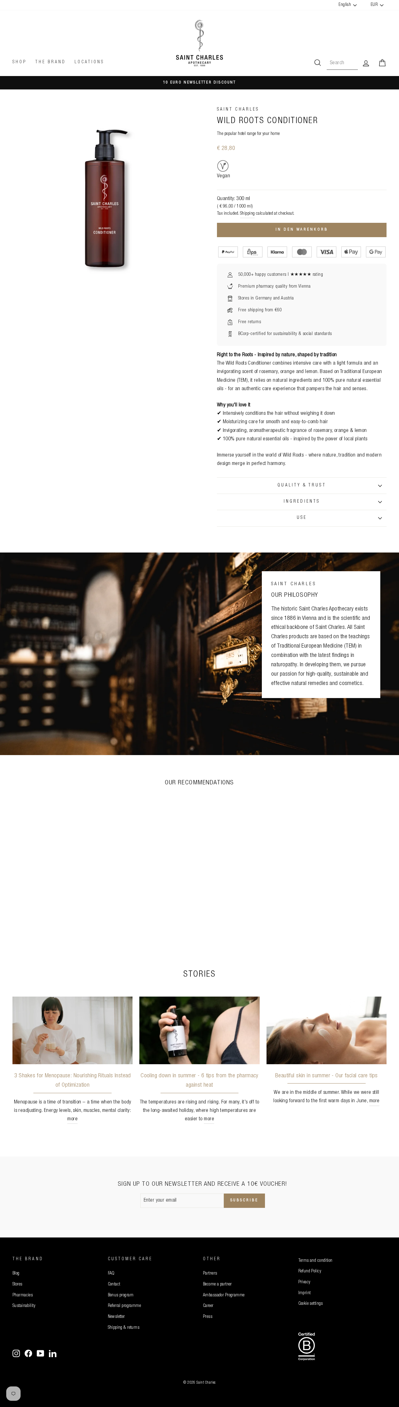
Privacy (304, 1282)
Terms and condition (315, 1261)
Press (207, 1317)
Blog (16, 1273)
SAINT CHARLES (238, 110)
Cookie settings (310, 1304)
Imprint (304, 1293)
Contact (114, 1284)
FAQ (111, 1273)
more (72, 1119)
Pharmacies (22, 1295)
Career (208, 1306)
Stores (17, 1284)
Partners (210, 1273)
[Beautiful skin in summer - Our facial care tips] (327, 1030)
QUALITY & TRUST (301, 485)
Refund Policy (309, 1271)
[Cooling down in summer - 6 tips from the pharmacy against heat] (199, 1030)
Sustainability (23, 1306)
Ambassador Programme (224, 1295)
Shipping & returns (124, 1328)
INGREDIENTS (302, 502)
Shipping (247, 214)
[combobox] (342, 63)
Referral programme (124, 1306)
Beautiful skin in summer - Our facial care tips (326, 1076)
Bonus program (121, 1295)
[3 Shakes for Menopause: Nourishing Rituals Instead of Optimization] (72, 1030)
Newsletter (116, 1317)
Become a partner (217, 1284)
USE (302, 518)
